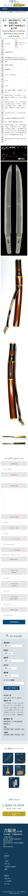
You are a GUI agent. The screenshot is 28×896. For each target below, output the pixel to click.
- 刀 (5, 858)
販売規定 (6, 875)
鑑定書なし (7, 724)
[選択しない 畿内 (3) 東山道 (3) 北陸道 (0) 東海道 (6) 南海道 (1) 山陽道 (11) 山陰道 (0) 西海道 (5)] (14, 653)
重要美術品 (7, 721)
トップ (6, 853)
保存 (22, 729)
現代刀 (19, 698)
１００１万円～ (11, 715)
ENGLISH (6, 883)
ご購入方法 (7, 878)
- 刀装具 (6, 861)
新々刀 (14, 698)
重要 (12, 729)
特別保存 (17, 729)
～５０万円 (7, 703)
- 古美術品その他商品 (10, 866)
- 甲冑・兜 (7, 864)
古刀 (5, 698)
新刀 (9, 698)
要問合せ (20, 715)
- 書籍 (5, 869)
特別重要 (6, 729)
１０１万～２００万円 (13, 705)
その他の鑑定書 (17, 721)
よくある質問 (7, 881)
